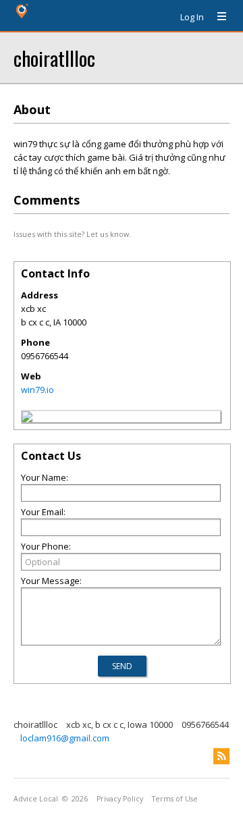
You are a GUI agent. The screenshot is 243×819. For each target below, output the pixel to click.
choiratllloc (54, 57)
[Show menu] (217, 17)
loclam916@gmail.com (64, 738)
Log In (192, 17)
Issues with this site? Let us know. (72, 234)
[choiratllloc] (27, 419)
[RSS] (221, 756)
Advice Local (36, 798)
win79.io (37, 390)
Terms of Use (175, 798)
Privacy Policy (120, 798)
